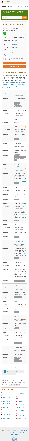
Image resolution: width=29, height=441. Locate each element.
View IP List (24, 429)
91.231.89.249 (20, 399)
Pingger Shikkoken (18, 165)
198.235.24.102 (7, 409)
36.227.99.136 (20, 401)
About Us (7, 432)
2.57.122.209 (20, 404)
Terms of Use (15, 430)
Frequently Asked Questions (16, 432)
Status (12, 434)
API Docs (25, 432)
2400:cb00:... (6, 407)
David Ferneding (22, 203)
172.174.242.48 (7, 413)
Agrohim (20, 143)
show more (23, 217)
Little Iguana (21, 225)
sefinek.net (20, 241)
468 (12, 374)
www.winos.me (21, 332)
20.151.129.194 (7, 403)
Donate (16, 434)
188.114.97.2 (20, 410)
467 (8, 374)
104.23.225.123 (7, 397)
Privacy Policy (24, 430)
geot (19, 285)
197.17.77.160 (6, 392)
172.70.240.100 (7, 414)
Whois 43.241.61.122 (14, 66)
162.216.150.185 (7, 396)
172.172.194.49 (21, 413)
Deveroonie (20, 187)
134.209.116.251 (7, 418)
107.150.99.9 (20, 396)
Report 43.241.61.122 (14, 63)
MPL (17, 301)
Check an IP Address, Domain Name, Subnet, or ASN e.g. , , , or (13, 13)
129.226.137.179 (21, 418)
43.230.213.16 (6, 401)
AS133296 (14, 45)
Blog (3, 432)
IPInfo (10, 59)
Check (24, 17)
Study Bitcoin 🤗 (22, 110)
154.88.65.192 (20, 416)
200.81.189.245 (21, 407)
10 (3, 374)
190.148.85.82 (20, 393)
